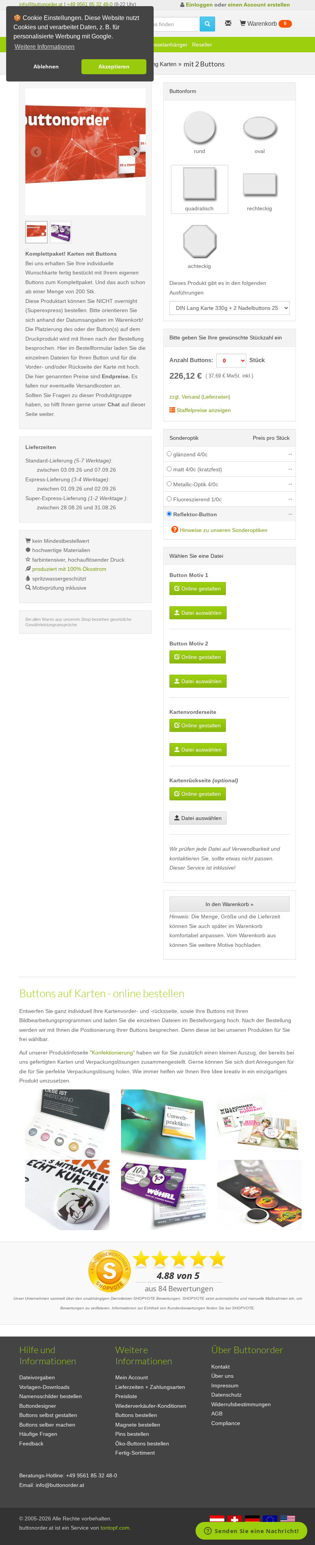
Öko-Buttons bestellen (142, 1443)
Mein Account (131, 1377)
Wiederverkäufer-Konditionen (150, 1406)
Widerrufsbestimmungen (241, 1404)
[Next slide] (134, 151)
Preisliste (126, 1396)
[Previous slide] (36, 151)
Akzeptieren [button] (113, 66)
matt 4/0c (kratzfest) (197, 469)
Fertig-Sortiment (135, 1453)
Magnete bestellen (137, 1425)
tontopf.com (115, 1528)
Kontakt (220, 1367)
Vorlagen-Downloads (44, 1387)
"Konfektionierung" (112, 1052)
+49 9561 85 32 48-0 (90, 4)
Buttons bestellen (136, 1415)
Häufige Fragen (38, 1434)
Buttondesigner (37, 1406)
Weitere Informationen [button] (45, 46)
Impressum (225, 1385)
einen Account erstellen (259, 5)
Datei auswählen (201, 613)
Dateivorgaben (37, 1377)
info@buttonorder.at (41, 4)
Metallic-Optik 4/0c (195, 484)
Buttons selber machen (47, 1425)
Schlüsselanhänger (164, 45)
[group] (36, 232)
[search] (207, 24)
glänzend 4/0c (189, 454)
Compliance (225, 1423)
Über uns (222, 1376)
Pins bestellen (132, 1434)
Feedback (31, 1443)
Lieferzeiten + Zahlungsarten (150, 1387)
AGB (216, 1413)
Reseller (202, 45)
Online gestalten (200, 588)
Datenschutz (226, 1395)
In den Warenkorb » (230, 904)
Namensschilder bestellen (50, 1396)
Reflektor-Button (194, 514)
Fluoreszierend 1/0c (197, 499)
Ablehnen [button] (46, 66)
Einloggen (199, 5)
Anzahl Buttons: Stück (217, 360)
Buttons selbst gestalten (48, 1415)
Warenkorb (266, 23)
